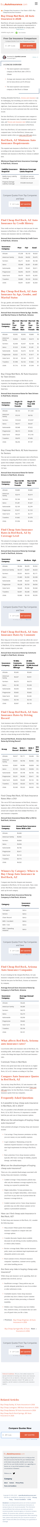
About (6, 1483)
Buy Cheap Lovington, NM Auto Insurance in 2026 (19, 1407)
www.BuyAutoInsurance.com (27, 1495)
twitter (14, 1473)
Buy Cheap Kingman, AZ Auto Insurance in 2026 (24, 1321)
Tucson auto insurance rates (16, 122)
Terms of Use (33, 49)
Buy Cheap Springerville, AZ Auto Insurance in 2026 (17, 1330)
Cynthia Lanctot (20, 56)
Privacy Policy (19, 1483)
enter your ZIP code (25, 135)
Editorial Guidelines (8, 1374)
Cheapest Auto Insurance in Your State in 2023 (18, 10)
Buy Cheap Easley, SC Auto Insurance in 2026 (18, 1404)
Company (8, 1479)
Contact (11, 1483)
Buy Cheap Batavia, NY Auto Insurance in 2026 (18, 1410)
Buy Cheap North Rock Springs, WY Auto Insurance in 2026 (16, 1414)
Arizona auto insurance (28, 98)
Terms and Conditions (10, 1486)
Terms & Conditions (20, 1499)
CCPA (29, 1499)
